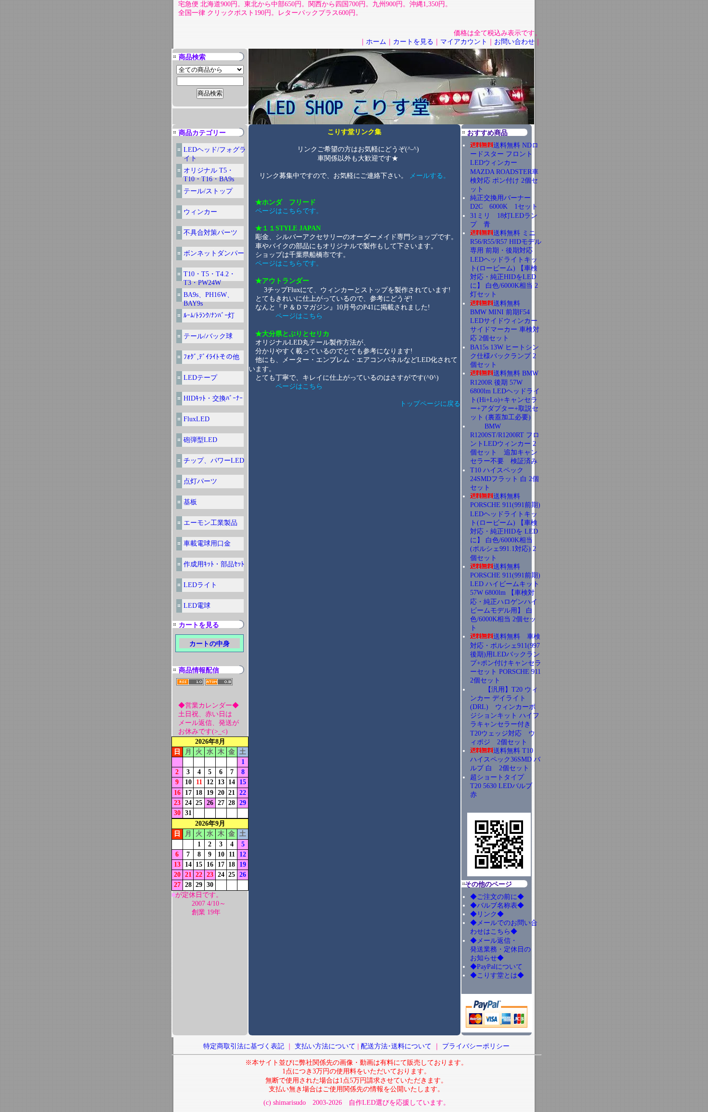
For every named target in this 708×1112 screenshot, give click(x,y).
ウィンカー (200, 211)
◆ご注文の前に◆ (497, 896)
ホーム (376, 41)
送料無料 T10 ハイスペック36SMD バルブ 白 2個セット (505, 759)
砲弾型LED (200, 439)
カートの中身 (209, 643)
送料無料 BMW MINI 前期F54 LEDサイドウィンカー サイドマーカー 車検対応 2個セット (504, 321)
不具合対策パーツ (210, 232)
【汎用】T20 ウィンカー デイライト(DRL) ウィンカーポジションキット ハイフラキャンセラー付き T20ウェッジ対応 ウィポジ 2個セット (504, 716)
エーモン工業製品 (210, 522)
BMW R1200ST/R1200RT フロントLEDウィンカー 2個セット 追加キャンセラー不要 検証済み (504, 444)
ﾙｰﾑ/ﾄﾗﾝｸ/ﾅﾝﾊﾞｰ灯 (209, 315)
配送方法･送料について (396, 1046)
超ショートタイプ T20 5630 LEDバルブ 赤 (504, 786)
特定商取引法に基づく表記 (243, 1046)
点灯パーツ (200, 481)
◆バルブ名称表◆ (497, 905)
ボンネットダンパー (214, 253)
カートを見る (413, 41)
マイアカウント (463, 41)
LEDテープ (200, 377)
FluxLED (197, 419)
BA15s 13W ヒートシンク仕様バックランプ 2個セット (504, 356)
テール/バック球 (208, 336)
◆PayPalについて (496, 966)
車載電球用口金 (207, 543)
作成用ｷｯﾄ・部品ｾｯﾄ (214, 564)
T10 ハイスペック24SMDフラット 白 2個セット (504, 479)
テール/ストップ (208, 191)
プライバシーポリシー (476, 1046)
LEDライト (200, 585)
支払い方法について (325, 1046)
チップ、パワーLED (214, 460)
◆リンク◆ (487, 914)
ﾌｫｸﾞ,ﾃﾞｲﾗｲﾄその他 (211, 357)
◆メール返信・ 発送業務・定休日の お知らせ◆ (510, 949)
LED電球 (197, 605)
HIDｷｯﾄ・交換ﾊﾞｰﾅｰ (213, 398)
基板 (190, 502)
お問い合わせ (514, 41)
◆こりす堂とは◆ (497, 975)
